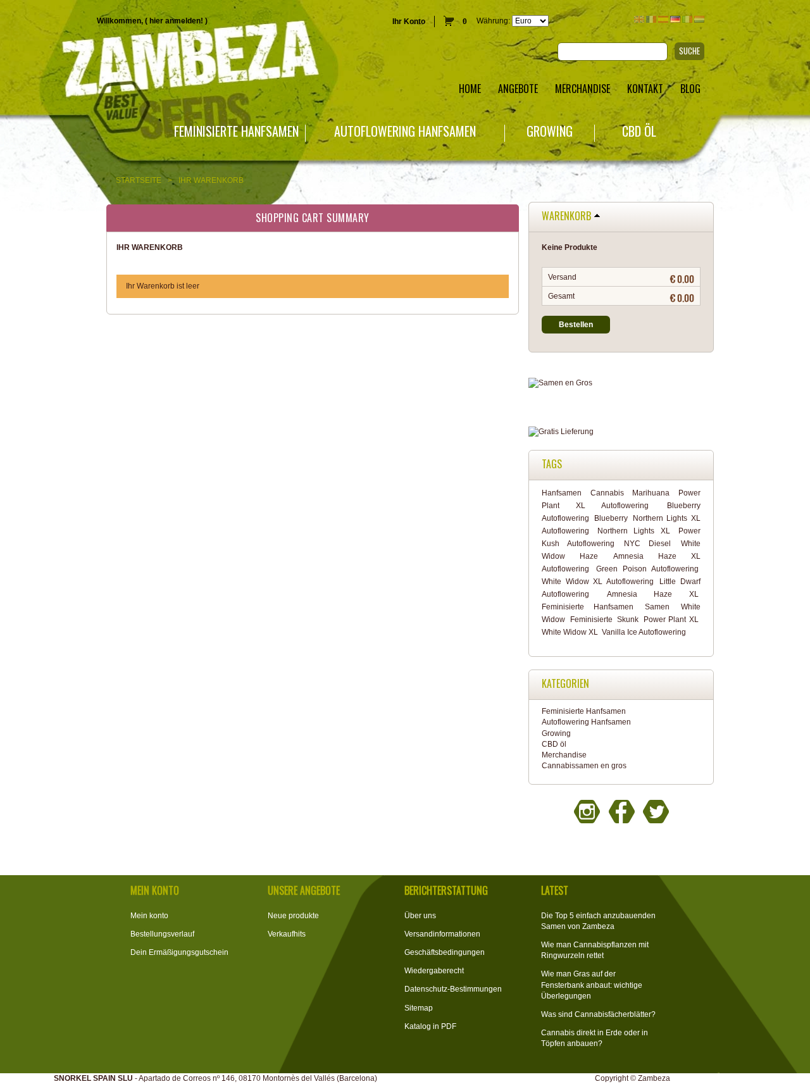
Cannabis (607, 493)
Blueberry (611, 518)
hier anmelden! (176, 20)
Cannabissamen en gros (584, 765)
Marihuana (651, 493)
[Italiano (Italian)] (687, 19)
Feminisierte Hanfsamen (236, 131)
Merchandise (564, 755)
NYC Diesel (647, 543)
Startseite (138, 180)
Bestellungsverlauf (162, 934)
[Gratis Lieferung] (621, 432)
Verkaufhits (287, 934)
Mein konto (149, 915)
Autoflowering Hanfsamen (405, 131)
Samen (657, 606)
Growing (549, 131)
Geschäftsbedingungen (444, 952)
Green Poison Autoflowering (647, 568)
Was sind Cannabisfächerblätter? (598, 1014)
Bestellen (576, 324)
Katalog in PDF (430, 1026)
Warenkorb (566, 216)
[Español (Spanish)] (663, 19)
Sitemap (418, 1008)
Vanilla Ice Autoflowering (644, 632)
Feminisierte (591, 619)
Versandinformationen (442, 934)
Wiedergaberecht (434, 970)
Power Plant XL (671, 619)
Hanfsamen (562, 493)
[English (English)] (639, 19)
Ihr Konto (408, 21)
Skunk (628, 619)
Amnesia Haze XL (652, 594)
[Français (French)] (651, 19)
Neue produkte (293, 915)
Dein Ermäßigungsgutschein (179, 952)
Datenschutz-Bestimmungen (453, 989)
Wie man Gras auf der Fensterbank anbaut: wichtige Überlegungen (591, 984)
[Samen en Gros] (621, 383)
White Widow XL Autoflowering (598, 581)
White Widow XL (570, 632)
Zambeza (654, 1078)
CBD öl (639, 131)
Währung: (493, 20)
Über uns (420, 915)
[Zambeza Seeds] (168, 61)
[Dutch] (699, 19)
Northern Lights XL (633, 530)
